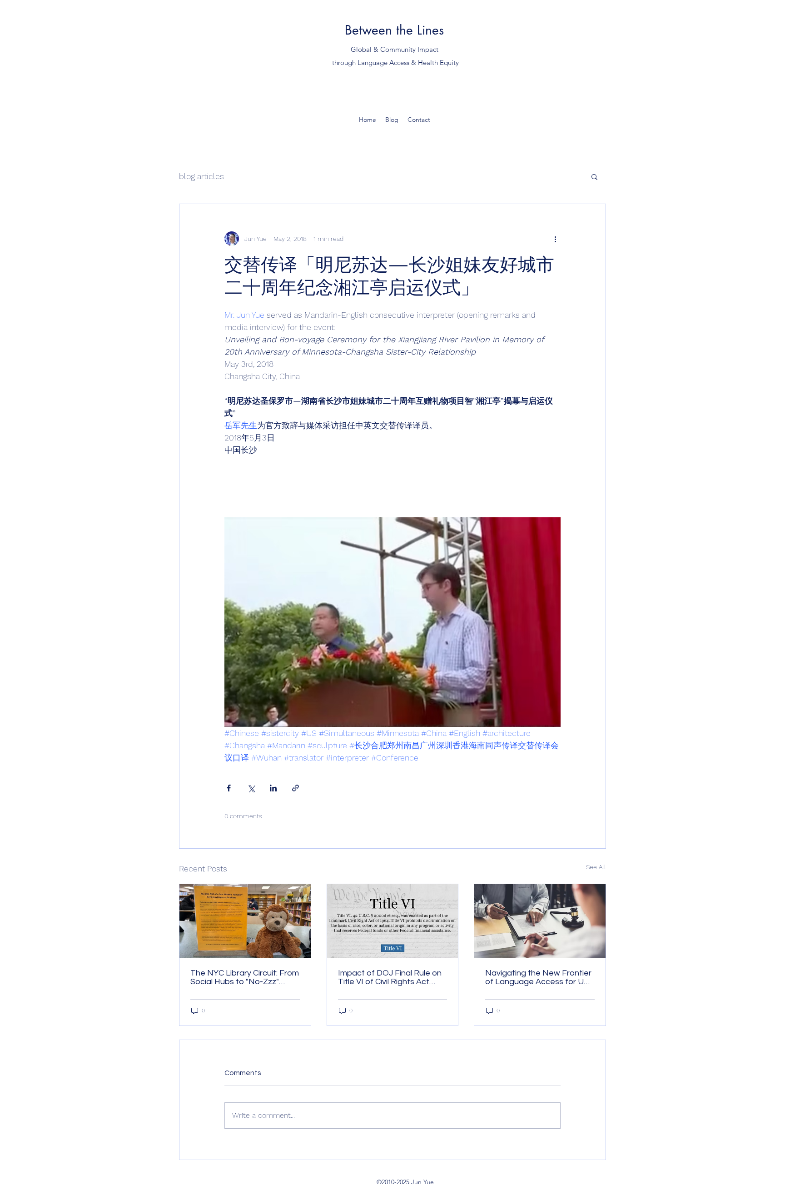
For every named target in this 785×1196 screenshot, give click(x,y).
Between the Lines (394, 30)
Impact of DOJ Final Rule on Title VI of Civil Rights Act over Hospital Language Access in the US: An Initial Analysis (390, 977)
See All (596, 867)
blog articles (201, 176)
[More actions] (555, 238)
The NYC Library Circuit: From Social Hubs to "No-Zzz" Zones (244, 977)
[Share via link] (295, 788)
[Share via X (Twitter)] (251, 788)
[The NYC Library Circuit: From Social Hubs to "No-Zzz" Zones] (245, 921)
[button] (594, 176)
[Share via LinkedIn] (273, 788)
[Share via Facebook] (228, 788)
